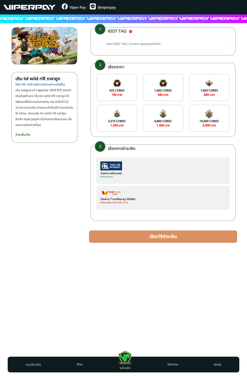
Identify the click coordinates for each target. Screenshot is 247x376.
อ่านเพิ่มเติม (22, 134)
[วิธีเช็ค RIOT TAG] (130, 31)
